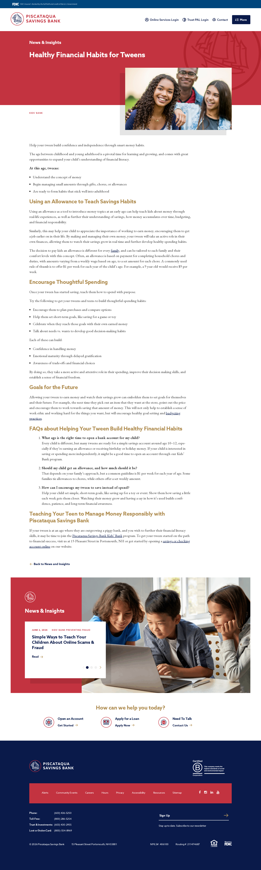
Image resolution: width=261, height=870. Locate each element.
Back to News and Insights (52, 564)
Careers (89, 792)
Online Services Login (164, 20)
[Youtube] (220, 792)
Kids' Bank (58, 630)
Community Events (66, 792)
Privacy (120, 792)
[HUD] (214, 843)
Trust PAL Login (198, 20)
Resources (159, 792)
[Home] (35, 19)
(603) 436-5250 (63, 813)
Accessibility (138, 792)
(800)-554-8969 (63, 830)
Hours (105, 792)
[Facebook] (201, 792)
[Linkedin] (213, 792)
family (115, 250)
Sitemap (177, 792)
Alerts (45, 792)
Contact (222, 20)
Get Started (66, 725)
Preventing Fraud (78, 630)
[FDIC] (228, 843)
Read (35, 657)
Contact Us (180, 725)
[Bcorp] (209, 768)
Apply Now (122, 725)
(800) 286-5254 (63, 818)
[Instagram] (207, 792)
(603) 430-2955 (63, 824)
